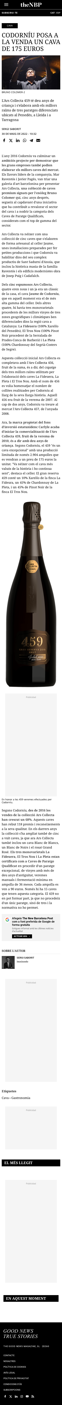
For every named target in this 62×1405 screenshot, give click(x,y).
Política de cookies (14, 1367)
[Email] (38, 140)
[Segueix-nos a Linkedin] (16, 1396)
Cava (10, 25)
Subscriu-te (10, 12)
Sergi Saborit (11, 129)
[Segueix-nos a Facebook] (5, 1396)
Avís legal (9, 1372)
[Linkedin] (17, 140)
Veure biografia (22, 961)
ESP (58, 12)
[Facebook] (4, 140)
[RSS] (32, 1396)
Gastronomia (20, 1098)
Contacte (8, 1355)
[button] (6, 4)
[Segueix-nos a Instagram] (21, 1396)
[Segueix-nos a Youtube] (27, 1396)
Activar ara (20, 936)
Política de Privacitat (16, 1378)
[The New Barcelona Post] (20, 1334)
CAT (52, 12)
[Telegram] (31, 140)
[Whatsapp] (24, 140)
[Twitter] (11, 140)
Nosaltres (9, 1361)
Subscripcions (11, 1390)
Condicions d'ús (12, 1384)
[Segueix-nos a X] (10, 1396)
